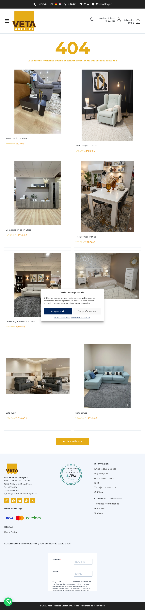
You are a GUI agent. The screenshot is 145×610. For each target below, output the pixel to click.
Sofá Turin (11, 413)
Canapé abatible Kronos (87, 304)
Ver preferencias (87, 311)
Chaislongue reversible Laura (20, 321)
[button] (6, 20)
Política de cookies (62, 317)
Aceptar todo (58, 311)
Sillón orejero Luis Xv (86, 145)
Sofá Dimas (81, 413)
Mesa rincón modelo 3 (17, 138)
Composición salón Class (18, 230)
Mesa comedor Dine (85, 237)
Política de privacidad (80, 317)
